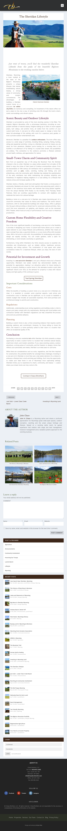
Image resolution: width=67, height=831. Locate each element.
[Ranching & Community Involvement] (7, 682)
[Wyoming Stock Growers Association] (7, 632)
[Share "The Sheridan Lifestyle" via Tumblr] (29, 388)
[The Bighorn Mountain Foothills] (48, 475)
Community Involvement (12, 553)
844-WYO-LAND (36, 769)
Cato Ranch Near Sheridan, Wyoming (19, 484)
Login (7, 753)
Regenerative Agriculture (17, 723)
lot (30, 338)
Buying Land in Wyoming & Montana (21, 624)
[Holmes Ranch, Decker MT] (7, 611)
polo (22, 171)
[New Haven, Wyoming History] (7, 618)
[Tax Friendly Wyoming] (7, 710)
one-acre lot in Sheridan (24, 261)
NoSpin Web (39, 825)
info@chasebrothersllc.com (33, 776)
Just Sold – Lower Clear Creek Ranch (21, 674)
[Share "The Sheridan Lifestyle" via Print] (49, 388)
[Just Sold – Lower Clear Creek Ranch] (7, 675)
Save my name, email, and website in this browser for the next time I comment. (31, 528)
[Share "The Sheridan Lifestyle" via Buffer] (39, 388)
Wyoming (8, 570)
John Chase (24, 415)
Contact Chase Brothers (33, 376)
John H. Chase (25, 418)
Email (33, 521)
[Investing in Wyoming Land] (7, 661)
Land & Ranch (9, 562)
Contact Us (40, 817)
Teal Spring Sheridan (33, 278)
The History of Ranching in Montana (18, 463)
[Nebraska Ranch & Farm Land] (7, 696)
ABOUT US (33, 763)
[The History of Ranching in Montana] (19, 454)
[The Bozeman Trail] (7, 646)
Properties (17, 817)
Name (13, 521)
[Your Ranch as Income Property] (7, 732)
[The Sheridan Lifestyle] (7, 668)
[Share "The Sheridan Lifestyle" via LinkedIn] (36, 388)
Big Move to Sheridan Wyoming (19, 602)
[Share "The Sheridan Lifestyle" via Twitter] (22, 388)
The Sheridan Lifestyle (17, 666)
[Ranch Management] (7, 703)
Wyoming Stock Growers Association (21, 631)
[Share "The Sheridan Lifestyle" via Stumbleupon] (42, 388)
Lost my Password (16, 753)
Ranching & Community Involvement (21, 681)
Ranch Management (16, 702)
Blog (46, 817)
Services (25, 817)
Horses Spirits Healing (17, 652)
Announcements (10, 549)
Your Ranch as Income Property (19, 731)
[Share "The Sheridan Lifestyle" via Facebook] (18, 388)
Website (47, 521)
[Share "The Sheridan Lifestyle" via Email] (46, 388)
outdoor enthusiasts (38, 139)
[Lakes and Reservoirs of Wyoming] (48, 454)
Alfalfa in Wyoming (15, 638)
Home (11, 817)
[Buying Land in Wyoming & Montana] (7, 625)
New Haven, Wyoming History (19, 617)
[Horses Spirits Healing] (7, 653)
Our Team (32, 817)
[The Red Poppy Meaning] (7, 689)
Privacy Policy (53, 817)
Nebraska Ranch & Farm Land (19, 695)
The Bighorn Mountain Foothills (48, 484)
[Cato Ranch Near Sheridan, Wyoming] (19, 475)
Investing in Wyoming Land (18, 659)
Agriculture (8, 544)
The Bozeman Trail (15, 645)
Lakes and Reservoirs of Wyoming (48, 463)
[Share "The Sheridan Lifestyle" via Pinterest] (32, 388)
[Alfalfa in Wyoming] (7, 639)
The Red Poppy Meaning (17, 688)
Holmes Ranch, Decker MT (18, 609)
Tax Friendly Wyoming (16, 709)
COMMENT (7, 501)
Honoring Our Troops (11, 557)
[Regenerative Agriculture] (7, 725)
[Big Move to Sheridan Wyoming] (7, 604)
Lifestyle (7, 566)
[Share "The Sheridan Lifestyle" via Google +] (25, 388)
